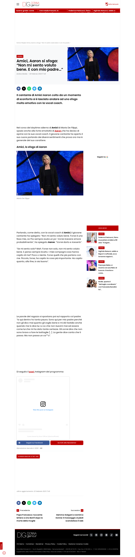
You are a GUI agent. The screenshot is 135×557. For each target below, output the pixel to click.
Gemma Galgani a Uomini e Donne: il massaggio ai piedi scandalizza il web (69, 518)
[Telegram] (34, 89)
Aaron (58, 130)
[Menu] (19, 4)
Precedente (25, 510)
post (31, 371)
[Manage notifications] (4, 553)
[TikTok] (111, 535)
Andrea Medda (22, 74)
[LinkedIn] (40, 89)
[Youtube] (116, 535)
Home (18, 43)
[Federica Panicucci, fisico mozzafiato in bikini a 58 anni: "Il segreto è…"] (92, 238)
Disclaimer (39, 544)
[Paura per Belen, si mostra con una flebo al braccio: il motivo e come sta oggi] (92, 265)
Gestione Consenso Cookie (78, 544)
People (24, 43)
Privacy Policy (50, 544)
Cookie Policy (62, 544)
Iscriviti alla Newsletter (67, 443)
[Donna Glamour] (31, 4)
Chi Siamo (20, 544)
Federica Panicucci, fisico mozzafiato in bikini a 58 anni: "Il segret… (108, 240)
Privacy (1, 546)
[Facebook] (19, 89)
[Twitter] (24, 89)
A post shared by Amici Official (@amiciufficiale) (43, 436)
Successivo (75, 510)
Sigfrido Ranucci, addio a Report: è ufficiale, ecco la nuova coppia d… (108, 254)
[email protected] (58, 549)
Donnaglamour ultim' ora (28, 456)
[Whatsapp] (29, 89)
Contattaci (30, 544)
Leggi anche (103, 228)
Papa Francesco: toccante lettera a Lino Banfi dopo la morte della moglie (30, 518)
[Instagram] (101, 535)
